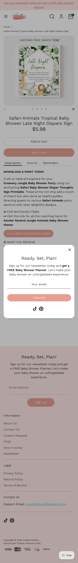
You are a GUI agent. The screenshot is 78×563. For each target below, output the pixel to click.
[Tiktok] (35, 309)
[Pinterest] (41, 309)
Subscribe (39, 297)
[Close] (70, 250)
